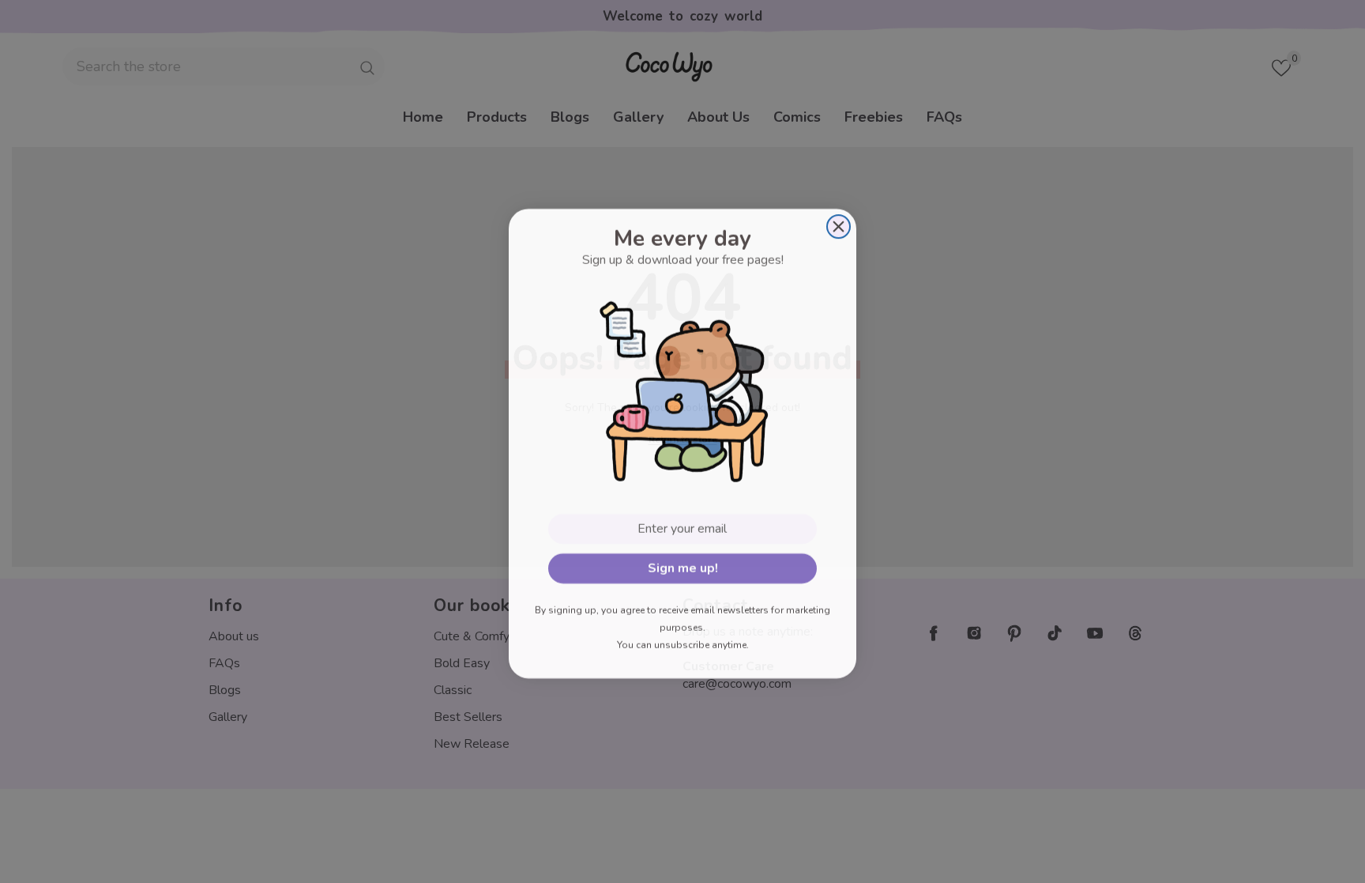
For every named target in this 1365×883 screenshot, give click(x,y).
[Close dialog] (838, 224)
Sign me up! (683, 566)
